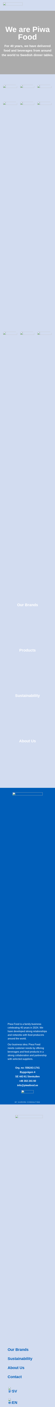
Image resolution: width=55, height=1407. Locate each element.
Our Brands (18, 1349)
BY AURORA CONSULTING (27, 1102)
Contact (15, 1377)
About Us (16, 1368)
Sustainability (20, 1358)
